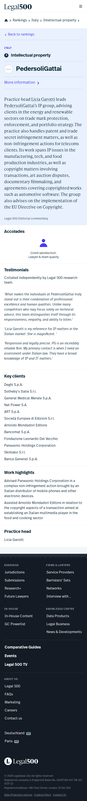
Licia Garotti (43, 99)
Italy (35, 20)
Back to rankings (21, 34)
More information (19, 83)
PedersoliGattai (39, 69)
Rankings (20, 20)
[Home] (38, 6)
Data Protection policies (18, 795)
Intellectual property (59, 20)
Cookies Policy (42, 795)
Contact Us (59, 795)
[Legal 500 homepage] (43, 761)
